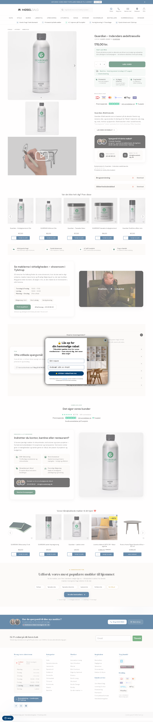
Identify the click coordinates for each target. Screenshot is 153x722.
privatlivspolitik (64, 378)
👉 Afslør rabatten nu (66, 373)
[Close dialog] (105, 340)
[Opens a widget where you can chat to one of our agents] (8, 718)
